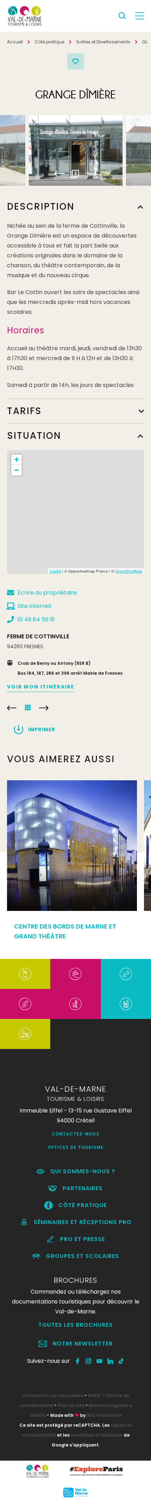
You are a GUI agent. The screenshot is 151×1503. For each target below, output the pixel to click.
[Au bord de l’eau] (126, 974)
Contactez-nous (75, 1134)
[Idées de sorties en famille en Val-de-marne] (126, 1004)
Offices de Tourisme (76, 1147)
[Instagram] (89, 1361)
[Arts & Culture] (75, 974)
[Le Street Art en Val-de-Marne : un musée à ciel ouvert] (25, 974)
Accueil (15, 42)
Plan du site (71, 1405)
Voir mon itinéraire (40, 686)
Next (91, 173)
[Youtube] (100, 1361)
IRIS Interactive (104, 1415)
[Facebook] (78, 1361)
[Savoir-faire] (25, 1034)
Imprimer (41, 729)
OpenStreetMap (128, 571)
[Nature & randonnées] (25, 1004)
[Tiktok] (121, 1361)
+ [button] (16, 459)
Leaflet (55, 571)
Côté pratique (49, 42)
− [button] (16, 470)
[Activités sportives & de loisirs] (75, 1004)
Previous (59, 173)
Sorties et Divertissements (103, 42)
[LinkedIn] (110, 1361)
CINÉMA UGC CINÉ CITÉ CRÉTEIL (43, 708)
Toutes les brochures (75, 1325)
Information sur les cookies (52, 1395)
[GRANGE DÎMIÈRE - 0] (76, 150)
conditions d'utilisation (97, 1435)
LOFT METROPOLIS (12, 708)
